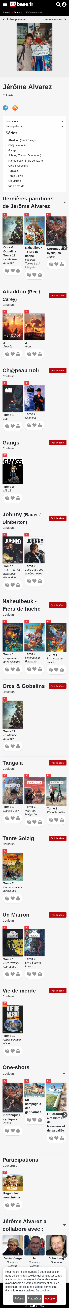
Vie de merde (16, 186)
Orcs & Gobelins (18, 165)
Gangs (12, 150)
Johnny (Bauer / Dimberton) (24, 155)
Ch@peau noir (17, 145)
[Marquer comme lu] (18, 270)
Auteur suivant (53, 19)
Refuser (19, 1298)
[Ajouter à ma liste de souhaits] (13, 270)
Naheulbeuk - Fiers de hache (25, 160)
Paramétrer (34, 1298)
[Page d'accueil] (21, 4)
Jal (34, 1258)
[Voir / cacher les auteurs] (64, 1225)
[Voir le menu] (5, 4)
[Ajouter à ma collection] (7, 270)
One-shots (12, 121)
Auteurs (18, 12)
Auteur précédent (17, 19)
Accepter (50, 1298)
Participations (14, 126)
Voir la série (57, 295)
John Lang (56, 1258)
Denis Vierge (13, 1258)
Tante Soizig (15, 175)
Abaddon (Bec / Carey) (22, 140)
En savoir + (42, 1290)
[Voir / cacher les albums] (64, 202)
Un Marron (14, 180)
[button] (52, 4)
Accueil (6, 12)
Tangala (13, 170)
